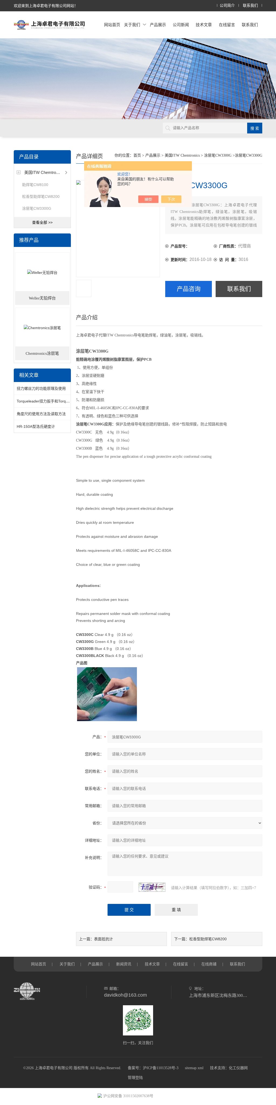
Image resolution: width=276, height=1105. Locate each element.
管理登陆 (135, 1078)
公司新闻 (181, 24)
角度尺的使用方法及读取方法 (41, 414)
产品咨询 (189, 288)
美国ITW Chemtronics (43, 172)
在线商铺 (208, 964)
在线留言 (227, 24)
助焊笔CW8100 (35, 185)
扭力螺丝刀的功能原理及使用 (41, 388)
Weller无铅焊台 (42, 298)
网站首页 (112, 24)
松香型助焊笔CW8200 (41, 196)
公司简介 (227, 5)
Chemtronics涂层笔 (42, 353)
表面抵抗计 (103, 939)
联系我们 (250, 5)
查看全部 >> (42, 222)
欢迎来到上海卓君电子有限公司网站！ (46, 6)
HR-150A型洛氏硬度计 (36, 426)
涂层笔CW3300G (36, 208)
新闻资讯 (123, 964)
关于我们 (132, 24)
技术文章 (204, 24)
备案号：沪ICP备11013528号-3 (153, 1068)
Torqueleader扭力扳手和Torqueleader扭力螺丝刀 (58, 401)
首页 (137, 155)
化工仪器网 (238, 1068)
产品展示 (158, 24)
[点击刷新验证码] (152, 887)
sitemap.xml (194, 1068)
